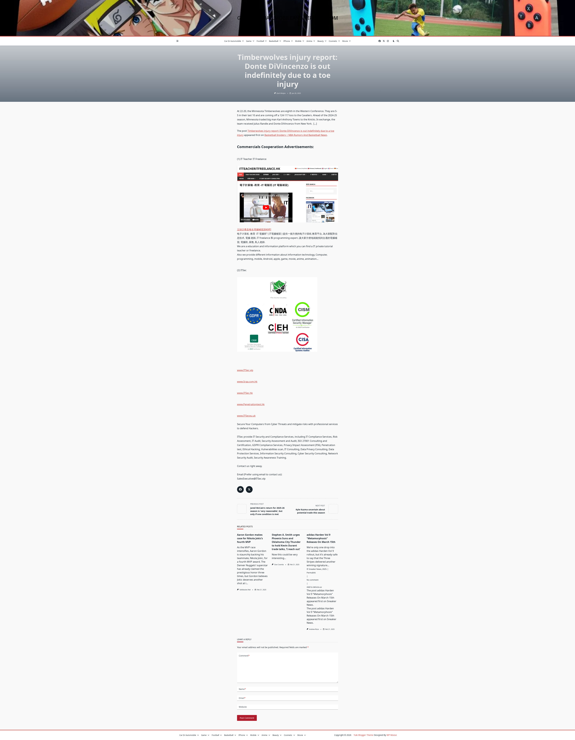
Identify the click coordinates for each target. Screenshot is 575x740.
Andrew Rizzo (314, 629)
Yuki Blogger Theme (363, 735)
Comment (244, 655)
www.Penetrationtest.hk (251, 404)
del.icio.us (317, 587)
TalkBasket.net (245, 590)
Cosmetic (333, 41)
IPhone (286, 41)
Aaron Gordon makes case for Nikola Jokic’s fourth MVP (250, 538)
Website (243, 706)
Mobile (298, 41)
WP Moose (392, 735)
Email (242, 698)
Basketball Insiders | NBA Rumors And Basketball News (295, 135)
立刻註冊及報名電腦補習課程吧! (254, 229)
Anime (309, 41)
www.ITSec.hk (245, 393)
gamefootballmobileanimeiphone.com (287, 18)
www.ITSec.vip (245, 370)
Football (260, 41)
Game (248, 41)
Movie (345, 41)
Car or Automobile (232, 41)
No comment (312, 579)
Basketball (273, 41)
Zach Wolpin (281, 93)
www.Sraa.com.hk (247, 381)
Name (242, 689)
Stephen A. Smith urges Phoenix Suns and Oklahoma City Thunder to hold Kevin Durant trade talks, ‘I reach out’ (286, 542)
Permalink (311, 572)
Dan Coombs (279, 564)
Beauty (320, 41)
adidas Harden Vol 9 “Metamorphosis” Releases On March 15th (321, 538)
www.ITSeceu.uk (246, 415)
